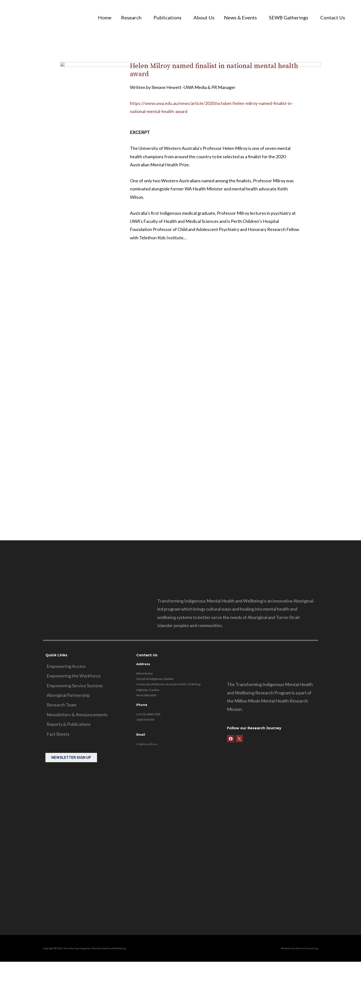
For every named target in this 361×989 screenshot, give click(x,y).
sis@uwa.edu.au (147, 744)
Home (104, 17)
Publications (167, 17)
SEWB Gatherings (288, 17)
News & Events (240, 17)
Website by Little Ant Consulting (299, 948)
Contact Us (332, 17)
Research (131, 17)
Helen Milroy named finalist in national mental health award (214, 70)
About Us (204, 17)
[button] (132, 17)
